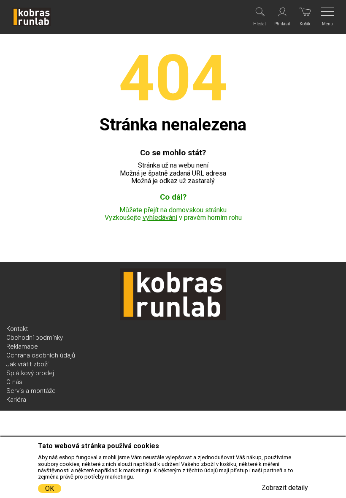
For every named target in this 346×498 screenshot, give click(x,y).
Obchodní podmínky (34, 337)
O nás (14, 382)
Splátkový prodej (30, 373)
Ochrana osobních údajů (40, 355)
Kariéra (16, 399)
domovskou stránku (198, 210)
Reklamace (22, 346)
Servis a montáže (31, 391)
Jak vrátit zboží (27, 364)
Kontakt (17, 329)
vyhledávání (160, 218)
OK (49, 488)
